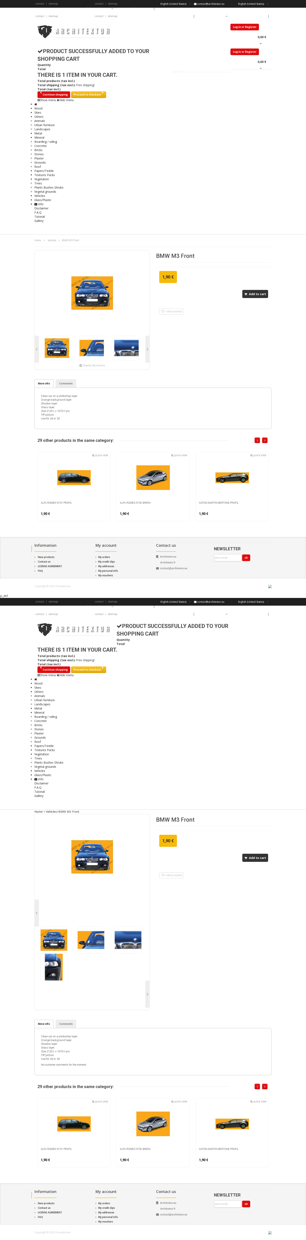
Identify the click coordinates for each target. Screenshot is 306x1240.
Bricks (38, 150)
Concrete (40, 146)
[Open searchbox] (264, 228)
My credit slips (106, 561)
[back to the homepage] (73, 31)
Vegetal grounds (45, 192)
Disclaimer (41, 208)
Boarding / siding (45, 142)
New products (46, 557)
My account (106, 545)
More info (44, 383)
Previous (37, 349)
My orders (104, 557)
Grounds (40, 162)
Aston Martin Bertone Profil (219, 502)
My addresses (106, 566)
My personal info (108, 571)
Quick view (101, 455)
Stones (39, 154)
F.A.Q (37, 212)
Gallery (39, 221)
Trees (38, 183)
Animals (39, 121)
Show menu (48, 100)
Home (37, 240)
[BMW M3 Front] (57, 348)
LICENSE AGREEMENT (50, 566)
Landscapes (42, 129)
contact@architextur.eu (210, 4)
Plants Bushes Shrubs (48, 187)
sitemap (53, 3)
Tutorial (39, 217)
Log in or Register (244, 27)
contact (39, 3)
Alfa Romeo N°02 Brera (135, 502)
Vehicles (52, 240)
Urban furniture (44, 125)
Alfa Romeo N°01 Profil (56, 502)
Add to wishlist (173, 311)
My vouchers (105, 575)
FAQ (40, 571)
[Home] (35, 104)
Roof (37, 167)
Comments (66, 383)
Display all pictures (94, 365)
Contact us (44, 561)
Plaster (39, 158)
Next (147, 349)
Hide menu (66, 100)
